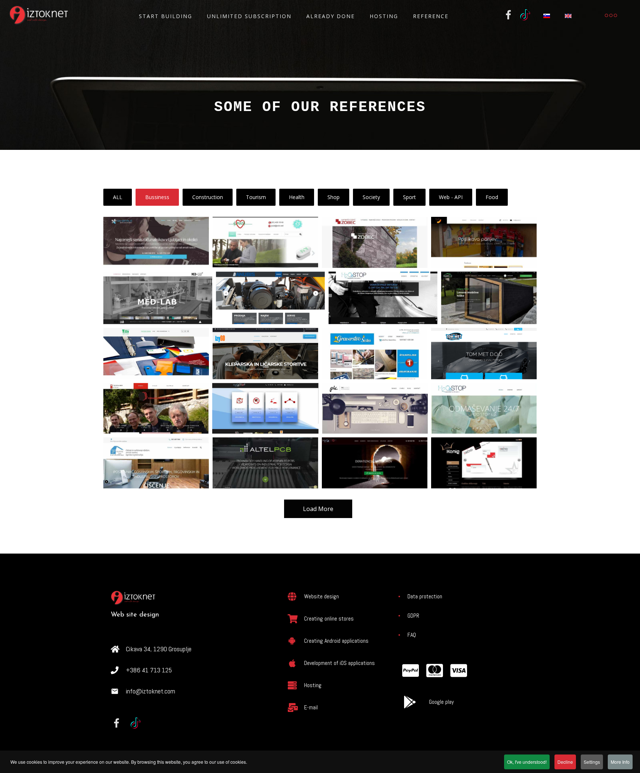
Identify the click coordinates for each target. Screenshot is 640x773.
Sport (409, 197)
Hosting (384, 16)
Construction (207, 197)
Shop (333, 197)
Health (296, 197)
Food (492, 197)
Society (371, 197)
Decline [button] (565, 762)
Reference (431, 16)
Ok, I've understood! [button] (527, 762)
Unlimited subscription (249, 16)
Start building (165, 16)
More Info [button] (620, 762)
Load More (318, 509)
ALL (117, 197)
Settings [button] (592, 762)
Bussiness (157, 197)
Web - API (451, 197)
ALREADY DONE (330, 16)
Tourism (256, 197)
